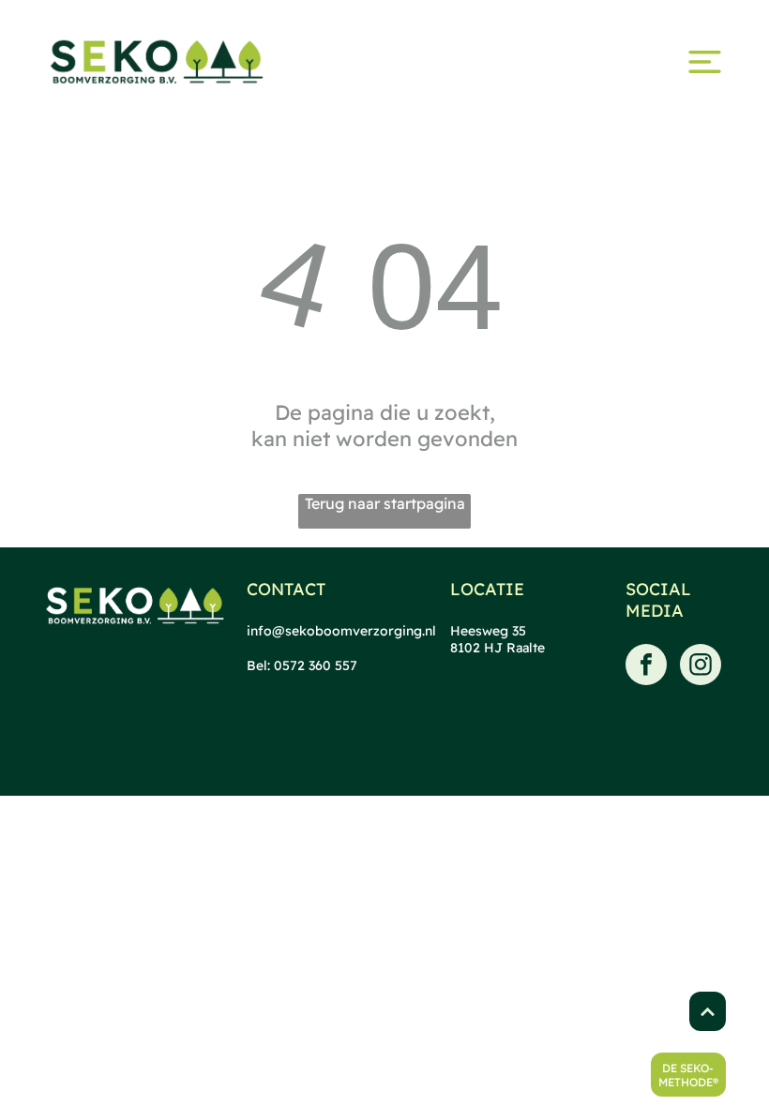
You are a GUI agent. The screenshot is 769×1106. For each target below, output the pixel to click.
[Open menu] (705, 61)
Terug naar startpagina (385, 503)
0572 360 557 (315, 665)
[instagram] (700, 667)
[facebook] (646, 667)
